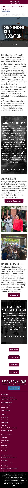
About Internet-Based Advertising (9, 468)
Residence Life (5, 420)
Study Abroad (4, 422)
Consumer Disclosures (7, 455)
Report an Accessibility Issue (8, 463)
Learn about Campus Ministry (14, 201)
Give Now (14, 44)
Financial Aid (14, 357)
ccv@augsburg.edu (6, 11)
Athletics (3, 414)
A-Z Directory (4, 394)
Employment (4, 445)
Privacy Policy (4, 465)
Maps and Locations (6, 434)
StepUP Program (5, 410)
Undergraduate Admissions (8, 397)
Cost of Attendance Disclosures (9, 457)
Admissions (14, 350)
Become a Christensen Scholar (14, 336)
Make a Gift (4, 450)
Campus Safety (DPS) (6, 430)
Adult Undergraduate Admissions (9, 399)
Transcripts (4, 425)
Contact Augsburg (5, 471)
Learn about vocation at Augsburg (14, 169)
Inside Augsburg (5, 440)
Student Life (14, 372)
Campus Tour (4, 407)
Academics (14, 364)
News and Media (5, 442)
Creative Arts (4, 417)
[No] (26, 480)
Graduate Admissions (6, 402)
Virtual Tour (4, 437)
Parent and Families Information (9, 428)
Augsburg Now (5, 448)
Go (23, 15)
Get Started (13, 388)
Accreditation (4, 460)
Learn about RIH (14, 295)
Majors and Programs (6, 405)
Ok (14, 485)
